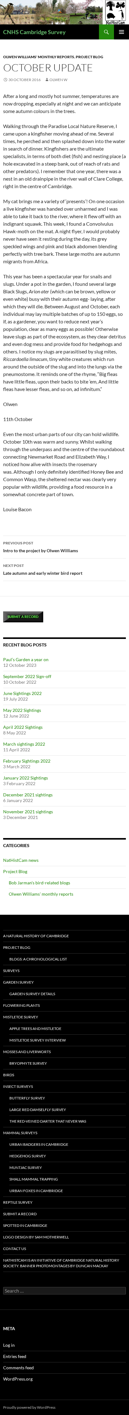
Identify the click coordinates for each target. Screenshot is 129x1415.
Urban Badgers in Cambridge (38, 1144)
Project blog (16, 947)
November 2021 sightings (28, 811)
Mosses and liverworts (27, 1051)
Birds (8, 1075)
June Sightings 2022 (22, 693)
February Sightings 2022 (26, 761)
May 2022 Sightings (22, 710)
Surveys (11, 970)
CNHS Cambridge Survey (34, 31)
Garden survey (18, 982)
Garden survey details (32, 993)
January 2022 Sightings (25, 777)
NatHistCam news (21, 860)
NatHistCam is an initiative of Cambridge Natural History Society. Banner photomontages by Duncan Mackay (61, 1263)
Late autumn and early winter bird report (42, 569)
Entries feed (14, 1356)
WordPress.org (18, 1379)
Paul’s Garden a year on (26, 659)
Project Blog (89, 56)
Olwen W (58, 79)
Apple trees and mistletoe (35, 1028)
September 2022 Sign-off (27, 676)
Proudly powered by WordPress (29, 1407)
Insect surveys (18, 1086)
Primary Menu (121, 31)
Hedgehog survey (27, 1156)
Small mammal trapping (33, 1179)
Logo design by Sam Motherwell (36, 1237)
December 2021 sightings (28, 794)
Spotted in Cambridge (25, 1225)
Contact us (14, 1248)
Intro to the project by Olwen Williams (40, 547)
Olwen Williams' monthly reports (38, 56)
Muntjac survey (25, 1167)
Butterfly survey (27, 1098)
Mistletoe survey (20, 1017)
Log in (9, 1345)
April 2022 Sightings (23, 727)
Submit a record (20, 1214)
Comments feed (18, 1367)
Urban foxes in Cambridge (36, 1190)
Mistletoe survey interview (37, 1040)
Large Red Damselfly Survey (37, 1109)
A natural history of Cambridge (36, 936)
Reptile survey (18, 1202)
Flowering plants (21, 1005)
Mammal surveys (20, 1132)
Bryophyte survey (28, 1063)
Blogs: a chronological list (38, 959)
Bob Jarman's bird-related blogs (39, 882)
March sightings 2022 (24, 744)
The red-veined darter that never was (47, 1121)
